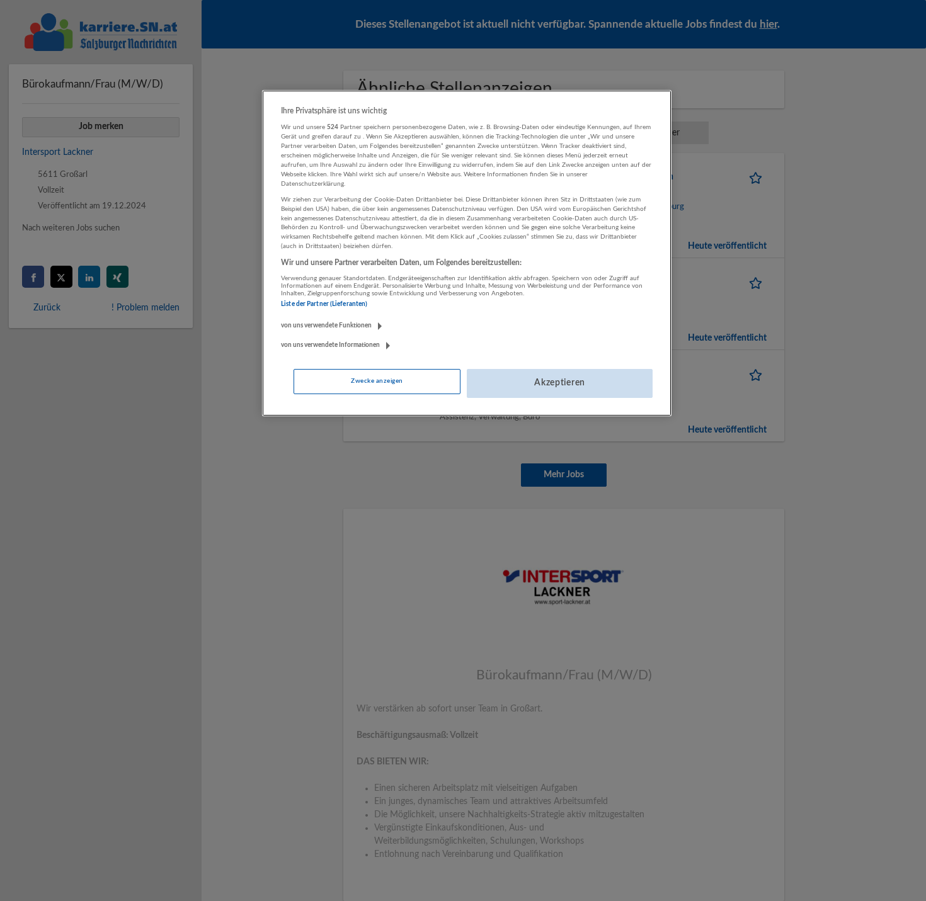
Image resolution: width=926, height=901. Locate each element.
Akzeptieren (559, 382)
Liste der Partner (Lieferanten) (324, 304)
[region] (467, 253)
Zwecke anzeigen (377, 381)
